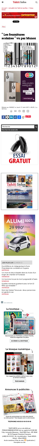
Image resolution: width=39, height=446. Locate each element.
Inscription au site (19, 442)
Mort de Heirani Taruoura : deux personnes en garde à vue (18, 291)
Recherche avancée (10, 130)
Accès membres (9, 440)
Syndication (30, 440)
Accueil (4, 8)
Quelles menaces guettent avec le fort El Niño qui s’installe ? (18, 285)
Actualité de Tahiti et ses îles (18, 8)
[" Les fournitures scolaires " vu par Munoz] (19, 44)
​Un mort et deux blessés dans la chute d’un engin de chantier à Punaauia (19, 274)
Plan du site (19, 440)
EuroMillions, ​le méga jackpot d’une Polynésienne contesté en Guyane (16, 267)
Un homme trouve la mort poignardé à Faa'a (19, 279)
